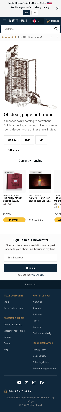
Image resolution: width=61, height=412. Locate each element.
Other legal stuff (41, 362)
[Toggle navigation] (4, 21)
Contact (8, 343)
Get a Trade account (14, 308)
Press (36, 321)
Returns (8, 337)
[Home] (18, 21)
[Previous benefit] (51, 37)
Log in (7, 302)
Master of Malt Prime (14, 331)
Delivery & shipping (13, 324)
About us (37, 302)
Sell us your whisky (42, 333)
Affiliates (37, 314)
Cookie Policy (39, 356)
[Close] (57, 8)
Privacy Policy (37, 275)
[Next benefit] (57, 37)
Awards (37, 308)
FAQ (6, 349)
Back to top (30, 284)
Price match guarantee (44, 368)
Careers (37, 327)
